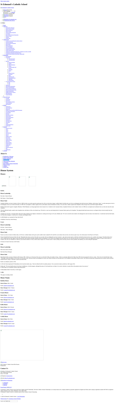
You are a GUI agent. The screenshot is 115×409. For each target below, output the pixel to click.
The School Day (9, 120)
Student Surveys (9, 143)
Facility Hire (8, 38)
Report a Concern (9, 128)
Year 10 (7, 134)
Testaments (8, 119)
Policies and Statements (10, 87)
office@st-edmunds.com (11, 19)
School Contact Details (10, 28)
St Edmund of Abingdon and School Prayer (13, 52)
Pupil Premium (8, 56)
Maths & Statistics (12, 64)
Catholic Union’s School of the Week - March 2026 (15, 54)
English (10, 63)
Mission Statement (9, 30)
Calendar (7, 98)
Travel (7, 123)
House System (8, 31)
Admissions (8, 85)
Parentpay (7, 113)
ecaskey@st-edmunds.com (9, 314)
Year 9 (7, 131)
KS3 (9, 82)
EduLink (5, 385)
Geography (11, 69)
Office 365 (8, 141)
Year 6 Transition (9, 107)
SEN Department (9, 93)
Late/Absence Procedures (10, 111)
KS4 (9, 83)
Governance (8, 33)
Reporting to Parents (9, 114)
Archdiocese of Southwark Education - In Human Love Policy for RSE (18, 51)
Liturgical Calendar (9, 42)
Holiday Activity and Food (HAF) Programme (14, 110)
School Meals (8, 118)
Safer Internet (8, 104)
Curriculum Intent (12, 58)
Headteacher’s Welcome (10, 27)
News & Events (6, 97)
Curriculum (8, 57)
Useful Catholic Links (10, 50)
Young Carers (8, 138)
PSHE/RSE (10, 79)
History (10, 70)
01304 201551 (12, 20)
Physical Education (12, 77)
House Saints (8, 44)
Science (10, 65)
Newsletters (8, 100)
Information (5, 55)
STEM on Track (9, 136)
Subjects (7, 61)
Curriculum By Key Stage (10, 81)
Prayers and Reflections (10, 48)
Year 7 (7, 129)
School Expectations (9, 117)
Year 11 (7, 135)
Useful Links (8, 125)
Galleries (7, 37)
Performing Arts (11, 76)
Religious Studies (12, 62)
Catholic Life (6, 39)
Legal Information (21, 396)
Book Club (8, 137)
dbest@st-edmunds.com (9, 321)
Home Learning (8, 142)
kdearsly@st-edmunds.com (9, 309)
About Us (5, 26)
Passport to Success (9, 147)
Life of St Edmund (9, 46)
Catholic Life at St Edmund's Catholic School (14, 40)
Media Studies (11, 80)
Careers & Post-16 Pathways (11, 88)
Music (10, 75)
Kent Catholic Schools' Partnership (12, 34)
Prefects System (8, 36)
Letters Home (8, 112)
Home (4, 25)
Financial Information (10, 91)
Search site (3, 401)
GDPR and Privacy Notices (11, 92)
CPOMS (5, 150)
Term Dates (8, 122)
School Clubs (8, 116)
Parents (4, 105)
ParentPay (5, 383)
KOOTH (7, 146)
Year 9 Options (8, 132)
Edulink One (8, 106)
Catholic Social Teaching (10, 49)
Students (5, 126)
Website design (4, 398)
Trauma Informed (9, 94)
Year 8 (7, 130)
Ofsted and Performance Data (11, 89)
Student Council (9, 140)
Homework (8, 109)
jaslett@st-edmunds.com (9, 285)
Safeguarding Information (10, 86)
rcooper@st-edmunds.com (9, 325)
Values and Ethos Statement (11, 32)
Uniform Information (9, 124)
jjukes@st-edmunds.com (9, 297)
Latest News (8, 99)
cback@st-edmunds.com (9, 302)
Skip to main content (5, 1)
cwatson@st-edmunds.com (9, 290)
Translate (13, 12)
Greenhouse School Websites (14, 398)
